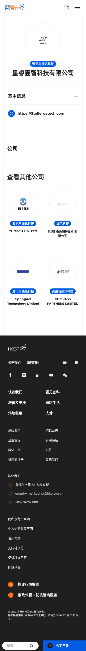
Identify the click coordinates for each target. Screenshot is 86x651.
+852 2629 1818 (26, 502)
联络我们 (50, 7)
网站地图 (14, 567)
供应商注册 (16, 460)
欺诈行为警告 (28, 584)
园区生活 (53, 403)
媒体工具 (14, 450)
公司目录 (62, 646)
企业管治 (14, 440)
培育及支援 (17, 403)
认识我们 (15, 392)
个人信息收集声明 (20, 529)
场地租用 (15, 413)
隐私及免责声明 (19, 519)
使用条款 (14, 538)
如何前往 (33, 363)
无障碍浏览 (16, 548)
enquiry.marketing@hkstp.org (38, 493)
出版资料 (14, 431)
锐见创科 (53, 392)
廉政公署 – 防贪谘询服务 (37, 595)
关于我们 (14, 363)
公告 (49, 450)
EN (65, 363)
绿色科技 (62, 224)
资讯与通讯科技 (23, 224)
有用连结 (52, 440)
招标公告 (52, 431)
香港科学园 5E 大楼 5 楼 (32, 485)
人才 (49, 413)
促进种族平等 (17, 558)
